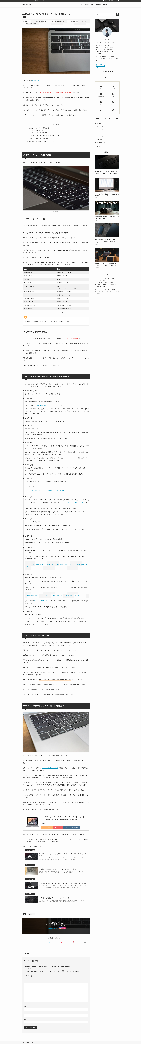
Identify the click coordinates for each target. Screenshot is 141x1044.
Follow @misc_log (52, 928)
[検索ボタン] (117, 4)
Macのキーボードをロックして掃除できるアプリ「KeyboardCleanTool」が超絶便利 (62, 855)
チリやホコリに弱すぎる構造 (39, 133)
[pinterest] (110, 1)
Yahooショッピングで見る (71, 828)
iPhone (100, 136)
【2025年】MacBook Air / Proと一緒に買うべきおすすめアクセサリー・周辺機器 (63, 883)
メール (26, 1013)
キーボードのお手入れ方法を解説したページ (48, 405)
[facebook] (103, 1)
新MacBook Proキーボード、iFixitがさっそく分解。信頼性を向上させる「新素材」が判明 (53, 595)
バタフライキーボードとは (39, 130)
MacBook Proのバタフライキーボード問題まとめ (43, 141)
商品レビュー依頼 (100, 66)
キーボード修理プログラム (76, 502)
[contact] (118, 1)
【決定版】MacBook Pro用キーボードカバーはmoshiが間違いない (58, 869)
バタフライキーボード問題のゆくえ (39, 138)
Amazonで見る (47, 828)
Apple (100, 123)
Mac (24, 16)
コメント (27, 981)
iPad (99, 133)
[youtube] (112, 1)
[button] (27, 942)
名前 (25, 1006)
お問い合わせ (99, 68)
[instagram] (108, 1)
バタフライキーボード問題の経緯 (39, 128)
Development (101, 142)
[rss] (116, 1)
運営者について (100, 64)
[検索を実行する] (117, 14)
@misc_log (35, 80)
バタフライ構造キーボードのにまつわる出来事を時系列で (46, 135)
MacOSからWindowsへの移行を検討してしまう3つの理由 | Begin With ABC (47, 967)
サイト (26, 1019)
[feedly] (114, 1)
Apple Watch (101, 130)
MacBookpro (31, 914)
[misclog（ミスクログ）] (26, 4)
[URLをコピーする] (84, 942)
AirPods (100, 126)
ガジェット (101, 146)
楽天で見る (58, 828)
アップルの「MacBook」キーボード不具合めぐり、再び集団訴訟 (46, 490)
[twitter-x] (106, 1)
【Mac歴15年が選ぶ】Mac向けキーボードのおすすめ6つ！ (56, 898)
